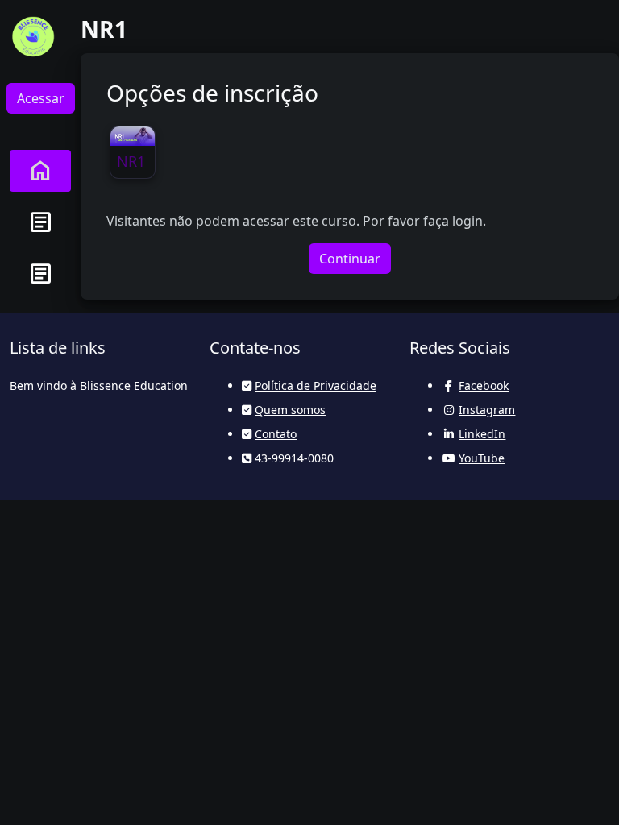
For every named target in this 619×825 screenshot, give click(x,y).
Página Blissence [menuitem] (40, 222)
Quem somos (290, 409)
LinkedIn (482, 434)
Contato (276, 434)
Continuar (349, 258)
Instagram (487, 409)
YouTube (482, 458)
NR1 (131, 161)
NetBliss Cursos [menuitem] (40, 274)
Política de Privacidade (315, 385)
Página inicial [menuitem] (40, 171)
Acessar (40, 98)
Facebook (484, 385)
